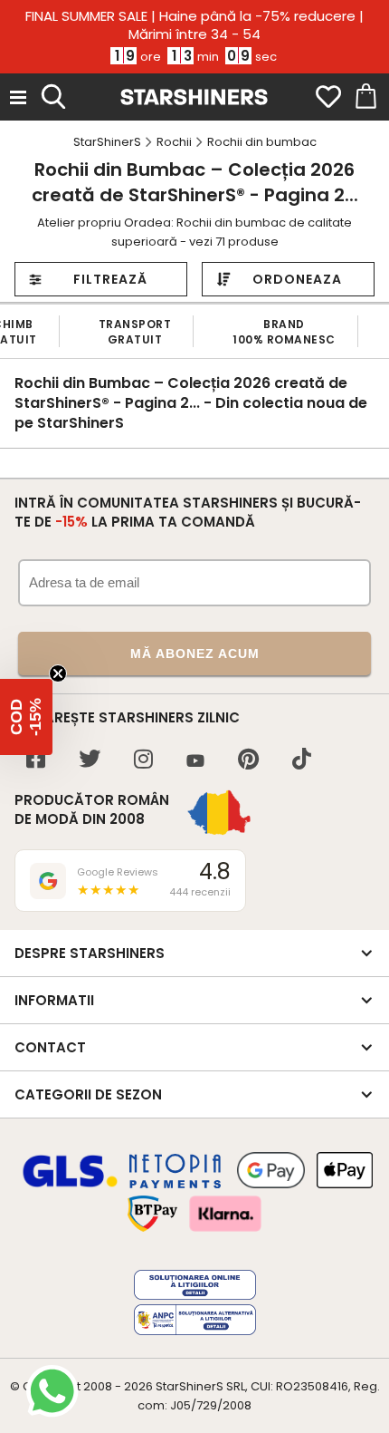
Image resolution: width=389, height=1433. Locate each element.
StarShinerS (189, 1386)
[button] (26, 717)
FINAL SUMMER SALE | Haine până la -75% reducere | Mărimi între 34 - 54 (194, 25)
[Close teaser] (58, 673)
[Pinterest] (248, 761)
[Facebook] (36, 761)
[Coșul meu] (364, 97)
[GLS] (70, 1184)
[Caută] (53, 94)
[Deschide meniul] (18, 97)
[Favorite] (328, 97)
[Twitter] (89, 761)
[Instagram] (143, 761)
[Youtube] (195, 761)
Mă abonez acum (195, 653)
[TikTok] (302, 761)
